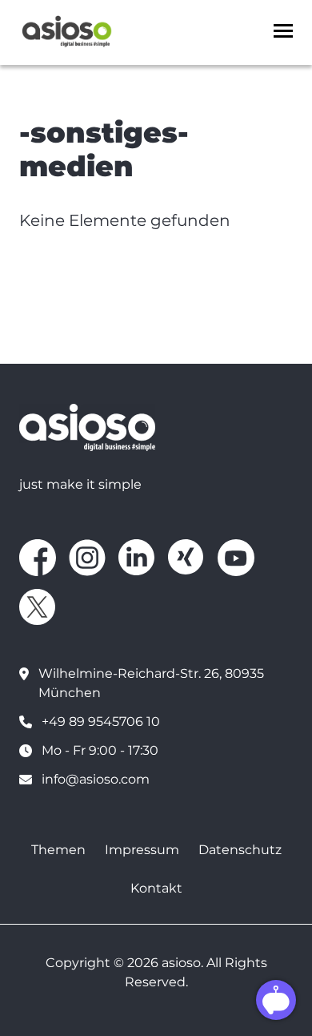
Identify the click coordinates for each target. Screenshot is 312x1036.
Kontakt (156, 888)
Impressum (142, 849)
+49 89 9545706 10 (101, 721)
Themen (58, 849)
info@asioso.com (96, 779)
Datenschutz (240, 849)
